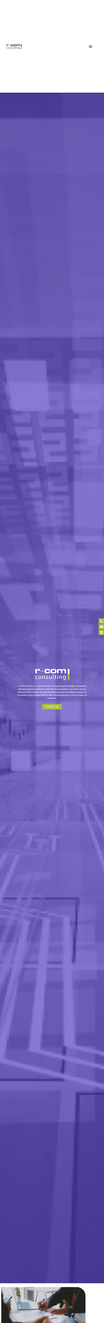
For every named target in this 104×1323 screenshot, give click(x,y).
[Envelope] (101, 626)
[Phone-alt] (101, 621)
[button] (90, 46)
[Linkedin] (101, 632)
